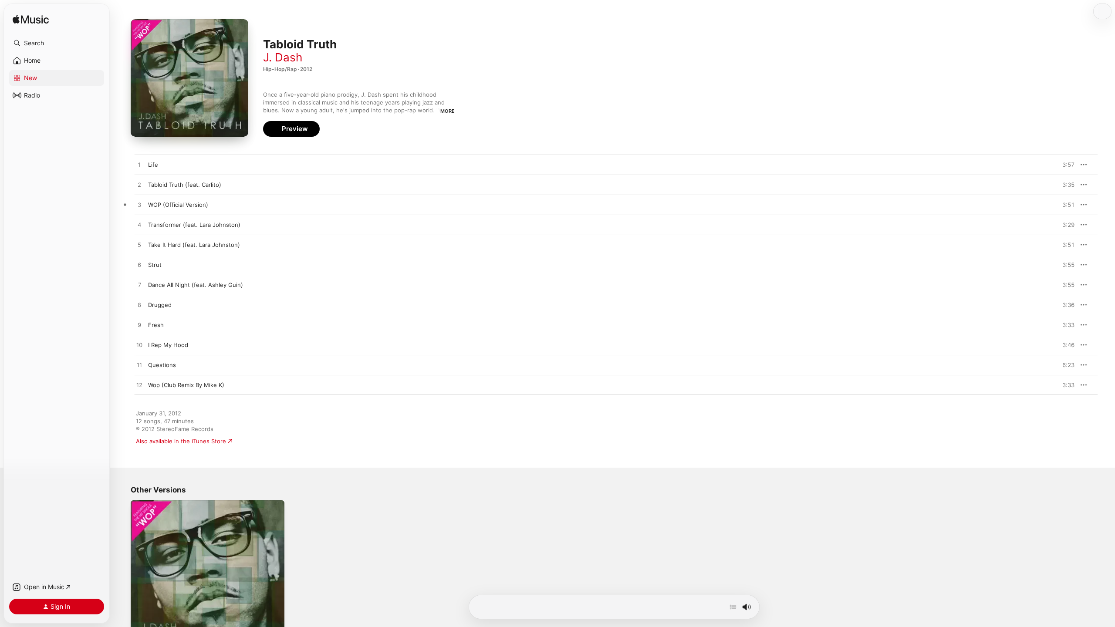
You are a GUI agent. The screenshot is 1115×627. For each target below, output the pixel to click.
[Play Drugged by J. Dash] (139, 305)
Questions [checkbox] (162, 364)
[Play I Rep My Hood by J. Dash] (139, 345)
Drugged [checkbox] (160, 304)
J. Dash (282, 57)
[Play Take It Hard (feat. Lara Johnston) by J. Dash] (139, 245)
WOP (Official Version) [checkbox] (178, 204)
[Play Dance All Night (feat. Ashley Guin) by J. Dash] (139, 285)
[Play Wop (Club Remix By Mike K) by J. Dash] (139, 385)
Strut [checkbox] (155, 264)
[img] (31, 20)
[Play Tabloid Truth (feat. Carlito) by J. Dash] (139, 185)
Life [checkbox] (153, 164)
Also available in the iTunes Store (181, 441)
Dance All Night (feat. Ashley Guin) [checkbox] (195, 284)
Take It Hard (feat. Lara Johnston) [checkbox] (194, 244)
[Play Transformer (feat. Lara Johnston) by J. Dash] (139, 225)
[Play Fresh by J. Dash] (139, 325)
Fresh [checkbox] (156, 324)
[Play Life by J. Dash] (139, 165)
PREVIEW (1064, 164)
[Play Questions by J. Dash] (139, 365)
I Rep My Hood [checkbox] (168, 344)
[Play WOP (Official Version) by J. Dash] (139, 205)
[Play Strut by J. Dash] (139, 265)
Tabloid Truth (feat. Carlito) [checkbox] (184, 184)
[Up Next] (733, 607)
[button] (57, 43)
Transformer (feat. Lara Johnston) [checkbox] (194, 224)
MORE (447, 111)
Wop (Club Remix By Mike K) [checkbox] (186, 384)
